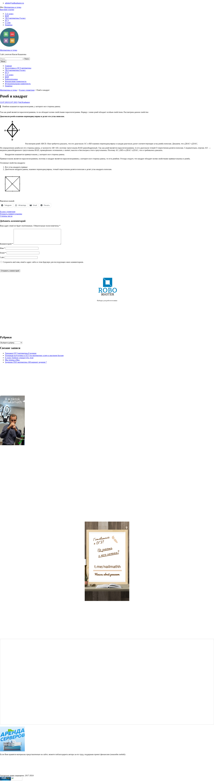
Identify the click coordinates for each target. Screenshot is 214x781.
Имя (2, 248)
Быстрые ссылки (7, 9)
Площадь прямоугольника (11, 214)
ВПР (7, 16)
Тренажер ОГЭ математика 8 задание (20, 353)
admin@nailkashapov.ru (14, 3)
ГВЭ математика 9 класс (15, 18)
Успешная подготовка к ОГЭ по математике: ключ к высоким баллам (34, 355)
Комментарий (6, 244)
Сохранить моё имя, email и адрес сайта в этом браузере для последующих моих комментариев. (43, 262)
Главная (8, 66)
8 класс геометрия (26, 90)
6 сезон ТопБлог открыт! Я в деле (19, 358)
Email (3, 253)
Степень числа (6, 216)
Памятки (8, 25)
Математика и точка (12, 7)
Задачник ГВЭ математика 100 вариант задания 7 (26, 362)
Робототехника (11, 79)
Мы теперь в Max (12, 360)
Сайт (2, 257)
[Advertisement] (16, 484)
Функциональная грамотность (18, 84)
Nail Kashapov (24, 102)
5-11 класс (9, 14)
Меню (3, 61)
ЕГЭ (7, 20)
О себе (8, 23)
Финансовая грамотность (15, 81)
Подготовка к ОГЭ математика (18, 68)
